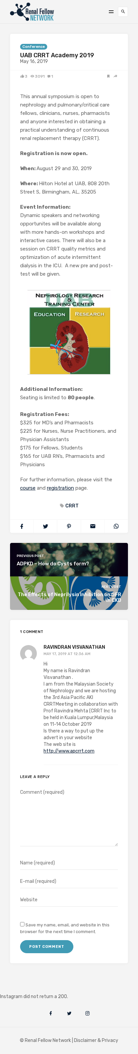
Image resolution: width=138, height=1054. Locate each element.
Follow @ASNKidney (40, 986)
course (28, 488)
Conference (33, 47)
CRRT (72, 506)
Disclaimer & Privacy (96, 1040)
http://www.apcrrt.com (69, 751)
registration (60, 488)
